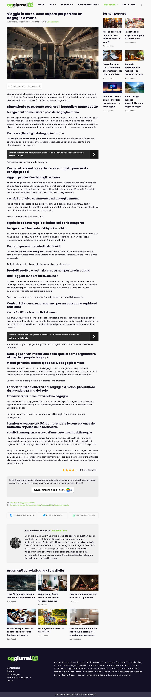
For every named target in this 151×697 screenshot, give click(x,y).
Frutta (123, 668)
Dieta (63, 668)
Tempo (103, 675)
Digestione (73, 668)
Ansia (89, 662)
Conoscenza (31, 505)
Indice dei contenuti (25, 86)
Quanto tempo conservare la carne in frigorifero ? (83, 596)
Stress (72, 675)
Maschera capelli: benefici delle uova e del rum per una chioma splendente (83, 632)
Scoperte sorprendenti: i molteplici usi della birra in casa (134, 69)
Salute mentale (125, 671)
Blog (140, 662)
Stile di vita (109, 4)
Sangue (138, 671)
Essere (82, 668)
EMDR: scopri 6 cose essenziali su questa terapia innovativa (48, 597)
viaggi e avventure (27, 502)
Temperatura (92, 675)
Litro (38, 505)
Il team (10, 671)
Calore (57, 665)
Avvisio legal (13, 674)
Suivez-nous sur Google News (49, 489)
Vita (119, 675)
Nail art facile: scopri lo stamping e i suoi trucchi (134, 35)
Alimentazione (69, 662)
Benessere (109, 662)
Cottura (126, 665)
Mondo (57, 671)
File (111, 668)
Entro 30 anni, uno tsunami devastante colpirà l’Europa (21, 596)
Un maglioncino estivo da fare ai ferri (51, 630)
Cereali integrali (69, 665)
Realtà (107, 671)
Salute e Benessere (87, 4)
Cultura (134, 665)
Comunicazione (113, 665)
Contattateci (129, 4)
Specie (65, 675)
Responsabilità (47, 505)
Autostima (98, 662)
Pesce (78, 671)
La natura (66, 4)
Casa (51, 4)
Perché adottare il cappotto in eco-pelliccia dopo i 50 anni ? (112, 37)
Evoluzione (92, 668)
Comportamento (96, 665)
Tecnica (80, 675)
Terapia (112, 675)
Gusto (130, 668)
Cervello (82, 665)
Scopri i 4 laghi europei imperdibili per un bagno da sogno (134, 101)
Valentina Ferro (59, 530)
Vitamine (126, 675)
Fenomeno (103, 668)
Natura (65, 671)
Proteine (99, 671)
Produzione (87, 671)
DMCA (10, 680)
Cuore (57, 668)
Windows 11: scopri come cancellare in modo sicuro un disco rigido (112, 101)
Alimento (81, 662)
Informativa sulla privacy (19, 677)
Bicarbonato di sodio (126, 662)
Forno (116, 668)
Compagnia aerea (17, 505)
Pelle (72, 671)
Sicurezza (58, 505)
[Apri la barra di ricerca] (141, 5)
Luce (137, 668)
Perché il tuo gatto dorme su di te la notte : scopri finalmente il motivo (20, 632)
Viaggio (66, 505)
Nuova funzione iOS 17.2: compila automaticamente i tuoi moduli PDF (112, 69)
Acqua (57, 662)
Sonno (57, 675)
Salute (114, 671)
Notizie (40, 4)
